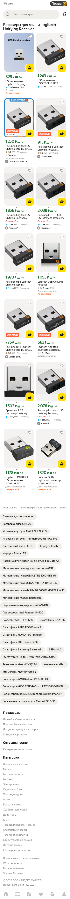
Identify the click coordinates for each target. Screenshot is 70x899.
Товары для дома (13, 794)
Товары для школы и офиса (19, 824)
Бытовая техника (13, 774)
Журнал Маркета (13, 873)
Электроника (11, 784)
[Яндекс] (30, 885)
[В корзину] (29, 68)
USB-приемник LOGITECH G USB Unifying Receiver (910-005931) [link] (51, 82)
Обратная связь (12, 863)
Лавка (29, 894)
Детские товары (12, 845)
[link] (18, 516)
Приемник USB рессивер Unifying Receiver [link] (16, 412)
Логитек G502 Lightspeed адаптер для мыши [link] (49, 479)
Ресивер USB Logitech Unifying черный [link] (18, 283)
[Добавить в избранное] (29, 36)
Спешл (17, 894)
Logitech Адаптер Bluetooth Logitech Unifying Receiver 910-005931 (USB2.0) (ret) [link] (50, 348)
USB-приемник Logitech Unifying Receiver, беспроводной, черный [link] (15, 83)
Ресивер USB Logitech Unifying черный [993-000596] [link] (18, 348)
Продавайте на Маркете (17, 724)
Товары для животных (16, 834)
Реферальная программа (17, 749)
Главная (6, 894)
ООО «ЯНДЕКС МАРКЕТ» (27, 880)
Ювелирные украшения (17, 850)
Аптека (7, 799)
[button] (64, 14)
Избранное (41, 894)
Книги (6, 819)
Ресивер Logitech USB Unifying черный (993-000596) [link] (18, 147)
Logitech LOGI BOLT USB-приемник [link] (16, 479)
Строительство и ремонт (17, 840)
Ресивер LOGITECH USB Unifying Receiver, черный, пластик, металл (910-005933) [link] (50, 216)
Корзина (52, 894)
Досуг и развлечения (15, 764)
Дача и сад (9, 814)
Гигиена (8, 779)
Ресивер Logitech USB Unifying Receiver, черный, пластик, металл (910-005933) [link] (18, 216)
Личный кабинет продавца (19, 719)
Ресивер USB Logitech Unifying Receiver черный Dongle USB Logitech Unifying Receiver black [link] (50, 148)
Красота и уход (12, 804)
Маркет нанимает (13, 868)
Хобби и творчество (15, 809)
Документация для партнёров (20, 729)
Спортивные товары (15, 829)
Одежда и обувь (12, 789)
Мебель (7, 769)
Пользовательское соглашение (21, 858)
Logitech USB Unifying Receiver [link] (50, 283)
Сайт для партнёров (15, 734)
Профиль (64, 894)
